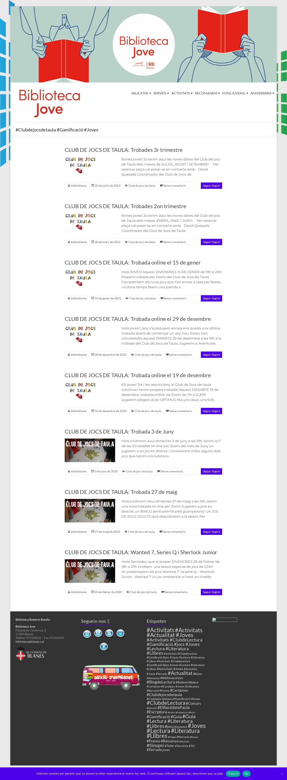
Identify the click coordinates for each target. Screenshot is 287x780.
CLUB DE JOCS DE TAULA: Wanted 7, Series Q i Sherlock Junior (141, 552)
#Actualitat (180, 673)
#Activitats (160, 630)
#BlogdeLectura (161, 682)
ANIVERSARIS (260, 93)
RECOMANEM (206, 93)
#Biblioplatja (153, 678)
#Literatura (185, 730)
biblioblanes (79, 185)
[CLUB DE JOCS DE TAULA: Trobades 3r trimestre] (80, 159)
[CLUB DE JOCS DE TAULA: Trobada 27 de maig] (90, 501)
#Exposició (181, 712)
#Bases (197, 674)
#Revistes (184, 741)
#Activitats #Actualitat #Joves (175, 632)
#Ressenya (170, 741)
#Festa (191, 712)
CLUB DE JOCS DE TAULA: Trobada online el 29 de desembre (138, 318)
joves (166, 750)
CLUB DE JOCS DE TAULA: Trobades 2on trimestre (125, 206)
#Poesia (194, 736)
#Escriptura (157, 711)
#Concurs (193, 703)
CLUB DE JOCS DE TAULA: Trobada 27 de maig (121, 491)
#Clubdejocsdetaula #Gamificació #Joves (173, 699)
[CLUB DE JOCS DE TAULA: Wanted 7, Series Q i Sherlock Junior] (90, 561)
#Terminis (181, 746)
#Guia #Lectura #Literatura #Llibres (171, 721)
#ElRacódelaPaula (174, 707)
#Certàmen (179, 690)
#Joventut (180, 726)
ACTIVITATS (180, 93)
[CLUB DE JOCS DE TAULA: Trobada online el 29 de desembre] (80, 328)
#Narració (183, 737)
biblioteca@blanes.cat (30, 641)
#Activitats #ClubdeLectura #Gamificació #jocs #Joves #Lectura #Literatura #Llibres (174, 646)
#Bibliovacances (171, 678)
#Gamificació (158, 716)
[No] (282, 774)
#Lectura (158, 730)
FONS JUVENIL (233, 93)
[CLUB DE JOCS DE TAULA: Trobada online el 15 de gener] (80, 272)
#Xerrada (154, 749)
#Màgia (172, 736)
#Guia (176, 716)
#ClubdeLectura (166, 702)
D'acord (233, 773)
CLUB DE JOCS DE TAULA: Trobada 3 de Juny (119, 431)
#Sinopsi (155, 745)
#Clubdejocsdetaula (164, 694)
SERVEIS (160, 93)
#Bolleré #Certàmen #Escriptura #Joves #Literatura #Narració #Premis (173, 686)
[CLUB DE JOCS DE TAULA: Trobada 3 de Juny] (90, 441)
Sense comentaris (174, 185)
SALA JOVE (139, 93)
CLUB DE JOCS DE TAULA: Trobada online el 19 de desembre (138, 375)
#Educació (152, 708)
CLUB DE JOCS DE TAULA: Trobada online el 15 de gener (133, 262)
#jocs (169, 726)
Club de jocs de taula (141, 185)
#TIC (192, 746)
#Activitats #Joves (170, 669)
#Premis (153, 741)
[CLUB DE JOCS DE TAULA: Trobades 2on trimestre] (80, 215)
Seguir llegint (211, 185)
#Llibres (157, 735)
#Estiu (171, 712)
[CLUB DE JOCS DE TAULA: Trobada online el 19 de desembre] (80, 384)
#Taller (169, 746)
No (247, 773)
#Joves (197, 725)
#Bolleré (182, 682)
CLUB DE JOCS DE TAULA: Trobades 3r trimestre (124, 149)
